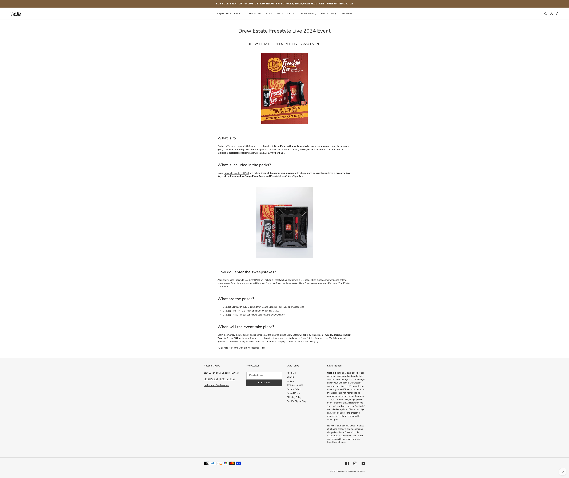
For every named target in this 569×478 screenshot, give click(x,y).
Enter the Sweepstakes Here (290, 283)
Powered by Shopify (357, 471)
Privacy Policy (294, 389)
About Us (291, 372)
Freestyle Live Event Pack (236, 173)
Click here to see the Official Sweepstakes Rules (242, 347)
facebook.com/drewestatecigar (302, 341)
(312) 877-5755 (227, 379)
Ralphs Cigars (343, 471)
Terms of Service (295, 385)
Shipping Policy (294, 397)
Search (290, 376)
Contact (290, 381)
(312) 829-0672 (211, 379)
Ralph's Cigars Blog (296, 401)
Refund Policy (293, 393)
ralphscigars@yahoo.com (216, 385)
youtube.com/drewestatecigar (232, 341)
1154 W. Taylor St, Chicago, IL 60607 (221, 372)
